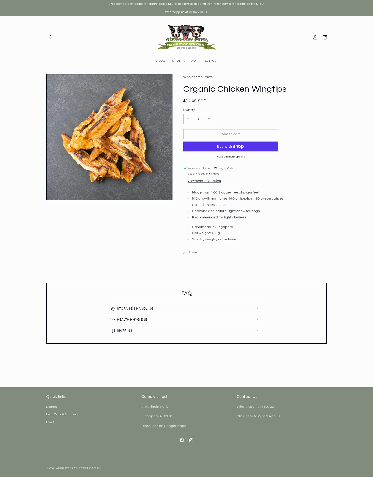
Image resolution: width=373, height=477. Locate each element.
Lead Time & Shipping (62, 414)
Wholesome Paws (66, 468)
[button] (51, 37)
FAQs (50, 421)
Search (51, 406)
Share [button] (192, 252)
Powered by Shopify (89, 468)
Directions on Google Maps (163, 426)
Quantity (188, 110)
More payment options (231, 156)
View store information (204, 180)
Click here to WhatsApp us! (259, 416)
